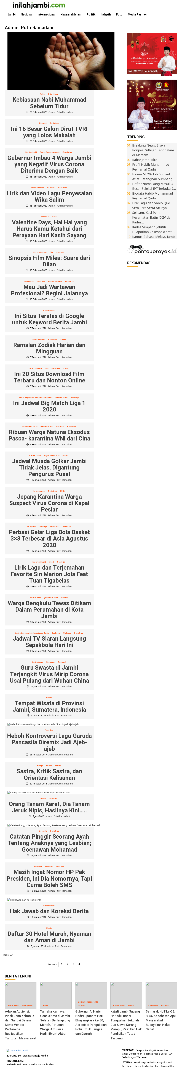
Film (51, 252)
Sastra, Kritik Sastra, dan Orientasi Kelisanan (49, 774)
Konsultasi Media (144, 1066)
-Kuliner (164, 1050)
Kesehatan (67, 152)
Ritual (54, 217)
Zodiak (63, 339)
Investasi (53, 798)
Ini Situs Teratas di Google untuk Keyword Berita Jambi (49, 319)
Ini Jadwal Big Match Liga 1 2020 (49, 406)
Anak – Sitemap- (145, 1053)
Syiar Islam (53, 94)
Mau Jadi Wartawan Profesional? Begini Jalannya (49, 290)
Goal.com (56, 633)
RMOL (62, 491)
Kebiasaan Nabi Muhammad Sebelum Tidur (49, 102)
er (135, 1053)
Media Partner (137, 14)
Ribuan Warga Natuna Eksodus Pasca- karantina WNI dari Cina (49, 435)
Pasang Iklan (168, 1066)
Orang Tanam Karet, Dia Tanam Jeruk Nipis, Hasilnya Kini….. (49, 807)
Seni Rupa (62, 188)
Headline (45, 217)
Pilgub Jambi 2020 (52, 456)
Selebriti (51, 188)
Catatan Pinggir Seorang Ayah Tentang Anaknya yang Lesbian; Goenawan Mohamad (49, 843)
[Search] (175, 14)
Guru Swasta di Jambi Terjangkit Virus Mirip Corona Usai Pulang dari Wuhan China (49, 674)
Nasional (26, 14)
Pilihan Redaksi (55, 281)
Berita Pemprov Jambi (50, 152)
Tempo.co (69, 281)
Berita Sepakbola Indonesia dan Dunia (35, 397)
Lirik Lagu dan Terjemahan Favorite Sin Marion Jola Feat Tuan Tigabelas (49, 574)
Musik (51, 562)
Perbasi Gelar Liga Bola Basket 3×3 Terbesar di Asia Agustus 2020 (49, 539)
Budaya (40, 766)
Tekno (66, 368)
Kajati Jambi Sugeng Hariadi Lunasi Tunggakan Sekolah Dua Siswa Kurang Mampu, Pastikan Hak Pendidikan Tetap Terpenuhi (126, 1025)
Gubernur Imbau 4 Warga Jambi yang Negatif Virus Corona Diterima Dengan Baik (49, 164)
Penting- (149, 1050)
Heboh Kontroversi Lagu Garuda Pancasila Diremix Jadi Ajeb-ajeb (49, 742)
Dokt (131, 1053)
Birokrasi (38, 866)
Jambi (11, 14)
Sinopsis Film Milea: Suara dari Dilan (49, 261)
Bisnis (43, 798)
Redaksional (49, 906)
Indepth (106, 14)
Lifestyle (43, 831)
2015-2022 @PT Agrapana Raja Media (27, 1055)
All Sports (31, 527)
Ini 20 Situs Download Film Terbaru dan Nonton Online (49, 377)
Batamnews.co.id (30, 426)
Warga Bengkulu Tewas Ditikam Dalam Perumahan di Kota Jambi (49, 610)
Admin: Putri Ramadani (61, 112)
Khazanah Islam (71, 14)
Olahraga (75, 397)
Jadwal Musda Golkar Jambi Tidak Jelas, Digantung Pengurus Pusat (49, 468)
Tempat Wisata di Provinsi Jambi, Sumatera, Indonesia (49, 706)
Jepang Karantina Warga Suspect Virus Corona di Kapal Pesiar (49, 503)
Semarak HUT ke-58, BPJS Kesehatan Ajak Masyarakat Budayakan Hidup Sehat (161, 1020)
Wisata (49, 698)
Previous (53, 964)
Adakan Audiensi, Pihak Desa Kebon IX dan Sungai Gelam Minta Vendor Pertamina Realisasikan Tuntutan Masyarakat (20, 1025)
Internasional (46, 14)
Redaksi (11, 1064)
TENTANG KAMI (15, 1061)
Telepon (140, 1050)
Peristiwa (54, 123)
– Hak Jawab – (23, 1064)
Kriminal (64, 598)
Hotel (157, 1050)
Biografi (161, 1062)
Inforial (81, 1006)
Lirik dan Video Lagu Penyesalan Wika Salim (49, 196)
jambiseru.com (51, 598)
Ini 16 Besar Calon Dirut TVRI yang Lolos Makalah (49, 132)
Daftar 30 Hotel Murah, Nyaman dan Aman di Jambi (49, 937)
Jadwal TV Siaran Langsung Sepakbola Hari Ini (49, 641)
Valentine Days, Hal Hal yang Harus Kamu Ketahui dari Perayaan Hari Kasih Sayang (49, 229)
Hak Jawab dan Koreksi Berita (49, 911)
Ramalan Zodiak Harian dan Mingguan (49, 348)
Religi (42, 94)
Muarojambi (27, 1006)
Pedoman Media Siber (42, 1064)
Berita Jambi (31, 152)
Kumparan (50, 662)
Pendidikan (29, 281)
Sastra (58, 766)
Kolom (49, 766)
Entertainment (37, 188)
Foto (119, 14)
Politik (91, 14)
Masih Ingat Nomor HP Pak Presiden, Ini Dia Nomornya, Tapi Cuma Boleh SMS (49, 878)
